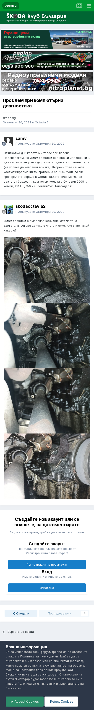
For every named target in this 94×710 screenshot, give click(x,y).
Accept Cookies (26, 701)
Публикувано (40, 143)
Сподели (22, 613)
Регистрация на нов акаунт (47, 564)
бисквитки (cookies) (68, 661)
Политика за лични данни (39, 656)
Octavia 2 (42, 122)
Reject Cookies (61, 701)
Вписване (47, 588)
